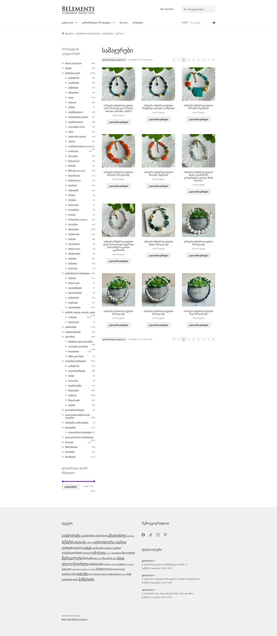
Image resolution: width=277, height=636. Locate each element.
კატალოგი (67, 22)
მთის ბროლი (74, 180)
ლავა (86, 552)
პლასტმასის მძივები (74, 410)
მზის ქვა (97, 558)
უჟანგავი (72, 395)
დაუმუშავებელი (75, 112)
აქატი (71, 97)
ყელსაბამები (74, 307)
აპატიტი (130, 536)
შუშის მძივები (71, 447)
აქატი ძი (72, 102)
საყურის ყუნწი (74, 385)
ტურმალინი (73, 234)
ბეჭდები (72, 278)
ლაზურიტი (73, 151)
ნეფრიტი (72, 185)
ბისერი (68, 68)
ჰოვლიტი (72, 268)
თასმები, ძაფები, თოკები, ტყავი (80, 312)
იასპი (70, 131)
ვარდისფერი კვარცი (78, 117)
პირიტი (71, 195)
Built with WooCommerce (74, 619)
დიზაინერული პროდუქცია (96, 22)
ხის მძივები (70, 456)
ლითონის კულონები (78, 346)
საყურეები (73, 302)
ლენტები (72, 317)
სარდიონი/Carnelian (77, 219)
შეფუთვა (69, 442)
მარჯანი (72, 165)
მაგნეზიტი (116, 553)
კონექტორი (73, 366)
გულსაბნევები (75, 288)
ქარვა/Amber (74, 248)
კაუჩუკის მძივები (73, 332)
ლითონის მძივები (76, 371)
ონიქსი (107, 564)
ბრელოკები (74, 283)
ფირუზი (72, 239)
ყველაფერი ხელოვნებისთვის (79, 437)
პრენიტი (72, 200)
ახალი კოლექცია (73, 63)
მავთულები (73, 322)
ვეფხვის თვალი (75, 122)
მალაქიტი (73, 156)
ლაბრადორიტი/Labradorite (81, 146)
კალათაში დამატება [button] (118, 122)
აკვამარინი (73, 82)
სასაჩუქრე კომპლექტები (76, 422)
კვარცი (71, 141)
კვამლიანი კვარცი (77, 136)
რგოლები (73, 380)
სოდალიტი (119, 569)
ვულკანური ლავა (76, 126)
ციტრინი (72, 258)
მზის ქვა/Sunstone (76, 170)
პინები (71, 375)
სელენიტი (73, 224)
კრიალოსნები (75, 292)
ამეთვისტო (73, 92)
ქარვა (104, 574)
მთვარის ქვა (74, 175)
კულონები (70, 336)
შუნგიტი (123, 574)
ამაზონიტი (73, 87)
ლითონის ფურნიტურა (75, 361)
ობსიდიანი (73, 190)
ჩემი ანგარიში (166, 9)
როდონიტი (73, 209)
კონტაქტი (138, 22)
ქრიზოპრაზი (74, 253)
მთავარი (69, 33)
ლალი (108, 553)
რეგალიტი (73, 205)
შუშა (129, 574)
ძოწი (75, 579)
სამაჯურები (108, 33)
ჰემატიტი (72, 263)
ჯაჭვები (71, 405)
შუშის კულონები (76, 356)
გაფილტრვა (71, 486)
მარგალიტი (73, 161)
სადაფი (72, 214)
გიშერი (71, 107)
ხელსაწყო (70, 452)
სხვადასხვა (73, 229)
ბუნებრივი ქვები (72, 73)
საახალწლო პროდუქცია (80, 432)
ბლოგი (124, 22)
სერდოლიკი (104, 569)
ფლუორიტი (74, 244)
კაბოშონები (70, 327)
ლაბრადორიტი (72, 552)
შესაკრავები (74, 400)
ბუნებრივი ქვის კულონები (80, 341)
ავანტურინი (73, 78)
